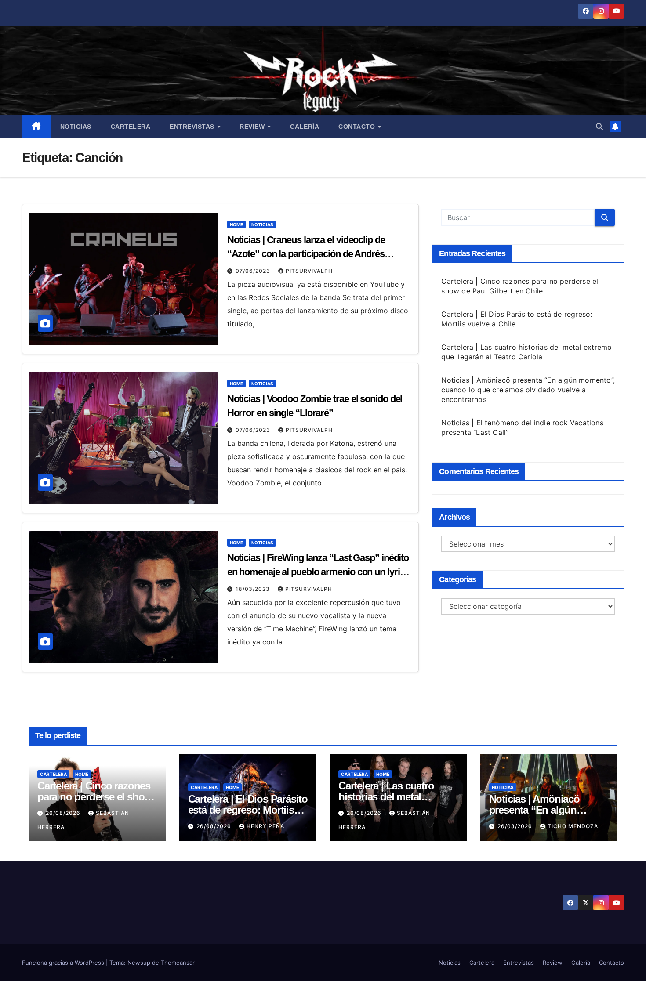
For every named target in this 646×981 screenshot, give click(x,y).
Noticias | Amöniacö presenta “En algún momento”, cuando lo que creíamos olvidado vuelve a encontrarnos (528, 390)
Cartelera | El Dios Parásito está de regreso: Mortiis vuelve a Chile (248, 810)
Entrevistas (193, 126)
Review (253, 126)
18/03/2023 (254, 589)
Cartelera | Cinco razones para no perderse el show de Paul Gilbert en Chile (94, 797)
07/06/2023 (254, 271)
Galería (304, 126)
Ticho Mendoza (573, 826)
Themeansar (178, 962)
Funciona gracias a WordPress (64, 962)
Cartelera (131, 126)
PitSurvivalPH (309, 271)
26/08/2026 (64, 813)
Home (236, 224)
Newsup (138, 962)
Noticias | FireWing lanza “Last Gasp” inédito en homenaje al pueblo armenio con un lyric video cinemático (318, 571)
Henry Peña (265, 826)
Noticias (75, 126)
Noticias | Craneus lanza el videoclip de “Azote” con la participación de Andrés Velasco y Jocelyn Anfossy (306, 253)
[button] (599, 126)
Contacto (357, 126)
